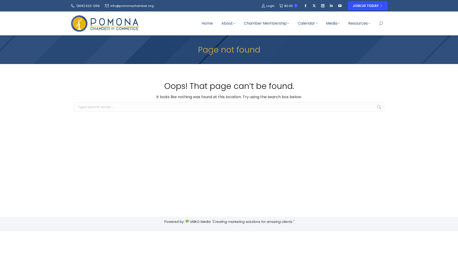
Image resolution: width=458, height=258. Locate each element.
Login (270, 6)
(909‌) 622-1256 (88, 6)
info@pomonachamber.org (132, 6)
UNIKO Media (200, 221)
